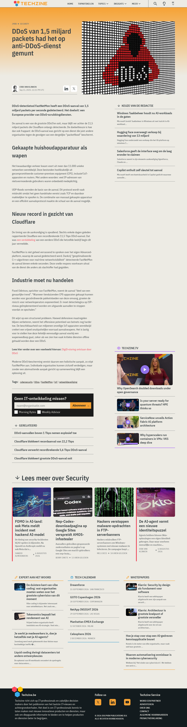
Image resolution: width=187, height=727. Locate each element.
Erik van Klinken (143, 550)
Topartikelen (86, 3)
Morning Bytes (27, 412)
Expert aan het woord (35, 577)
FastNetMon (47, 382)
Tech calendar (85, 577)
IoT (55, 382)
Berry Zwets (62, 557)
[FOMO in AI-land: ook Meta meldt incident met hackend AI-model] (32, 502)
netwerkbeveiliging (68, 382)
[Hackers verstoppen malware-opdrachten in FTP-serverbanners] (114, 502)
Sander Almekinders (21, 554)
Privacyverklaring (151, 718)
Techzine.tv (130, 348)
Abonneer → (81, 405)
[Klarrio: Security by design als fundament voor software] (131, 593)
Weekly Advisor (51, 412)
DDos (36, 382)
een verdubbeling (26, 240)
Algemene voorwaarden (154, 714)
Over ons (145, 707)
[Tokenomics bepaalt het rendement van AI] (19, 620)
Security (24, 23)
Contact (144, 711)
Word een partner (150, 700)
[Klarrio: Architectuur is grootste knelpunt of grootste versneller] (131, 619)
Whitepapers (140, 577)
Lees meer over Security (55, 478)
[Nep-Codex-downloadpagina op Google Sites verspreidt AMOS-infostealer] (72, 502)
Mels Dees (102, 553)
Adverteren (147, 704)
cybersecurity (26, 382)
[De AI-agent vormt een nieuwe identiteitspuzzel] (156, 502)
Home (70, 3)
